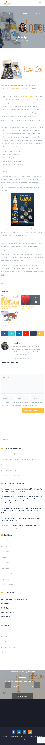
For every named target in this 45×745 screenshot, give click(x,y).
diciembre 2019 (6, 568)
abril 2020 (4, 546)
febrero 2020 (5, 557)
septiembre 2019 (7, 585)
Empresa (5, 603)
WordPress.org (6, 653)
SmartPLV (5, 617)
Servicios (23, 491)
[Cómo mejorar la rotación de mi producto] (10, 300)
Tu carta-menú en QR (8, 454)
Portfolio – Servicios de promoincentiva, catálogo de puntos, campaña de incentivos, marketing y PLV (21, 501)
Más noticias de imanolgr (20, 358)
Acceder (4, 636)
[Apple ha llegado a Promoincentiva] (30, 300)
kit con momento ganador (27, 96)
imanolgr (22, 37)
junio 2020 (4, 541)
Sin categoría (8, 612)
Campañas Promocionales (14, 599)
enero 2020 (5, 563)
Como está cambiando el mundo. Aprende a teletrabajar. (20, 459)
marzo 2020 (5, 552)
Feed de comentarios (8, 647)
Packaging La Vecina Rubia (10, 470)
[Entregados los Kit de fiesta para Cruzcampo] (10, 316)
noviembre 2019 (6, 574)
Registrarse (5, 631)
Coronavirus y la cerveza (9, 465)
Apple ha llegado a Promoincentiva (12, 476)
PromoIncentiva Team (20, 736)
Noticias (5, 608)
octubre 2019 (5, 579)
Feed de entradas (7, 642)
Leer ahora (22, 696)
